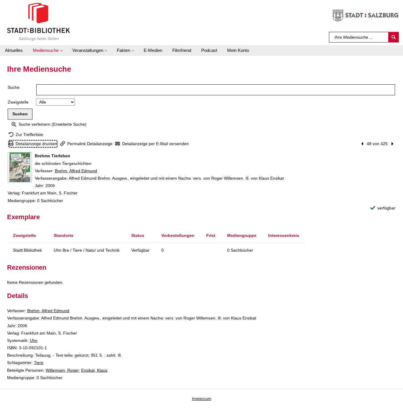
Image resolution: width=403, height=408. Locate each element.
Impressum (201, 398)
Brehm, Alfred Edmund (76, 170)
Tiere (38, 362)
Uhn (33, 340)
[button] (47, 50)
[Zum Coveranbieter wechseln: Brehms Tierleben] (20, 167)
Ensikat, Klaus (94, 370)
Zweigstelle (18, 102)
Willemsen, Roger (62, 370)
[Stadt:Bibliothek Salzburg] (38, 21)
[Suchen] (393, 37)
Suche (13, 87)
